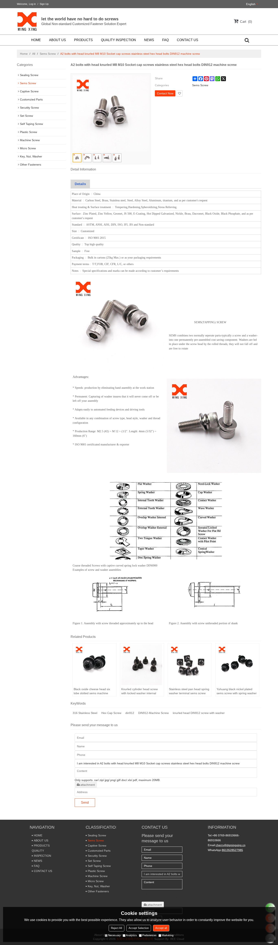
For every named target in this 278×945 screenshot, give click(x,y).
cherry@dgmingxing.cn (230, 845)
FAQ (165, 40)
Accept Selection (139, 928)
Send (85, 802)
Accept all (161, 928)
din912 (129, 713)
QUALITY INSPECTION (118, 40)
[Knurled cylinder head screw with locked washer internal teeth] (142, 664)
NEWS (149, 40)
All (33, 53)
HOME (36, 40)
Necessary (114, 935)
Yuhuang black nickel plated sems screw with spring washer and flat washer (237, 691)
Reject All (116, 928)
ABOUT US (57, 40)
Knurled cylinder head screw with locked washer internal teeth (139, 691)
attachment (87, 784)
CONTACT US (187, 40)
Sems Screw (48, 53)
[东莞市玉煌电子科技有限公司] (27, 21)
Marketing (167, 935)
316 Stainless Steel (85, 713)
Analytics (131, 935)
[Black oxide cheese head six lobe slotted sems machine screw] (94, 664)
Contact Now (165, 93)
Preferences (149, 935)
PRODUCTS (83, 40)
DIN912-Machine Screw (153, 713)
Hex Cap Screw (111, 713)
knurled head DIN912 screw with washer (199, 713)
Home (24, 53)
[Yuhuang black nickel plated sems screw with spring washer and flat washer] (237, 664)
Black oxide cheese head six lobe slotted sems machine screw (92, 691)
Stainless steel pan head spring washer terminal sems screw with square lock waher (189, 691)
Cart (245, 21)
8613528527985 (232, 850)
